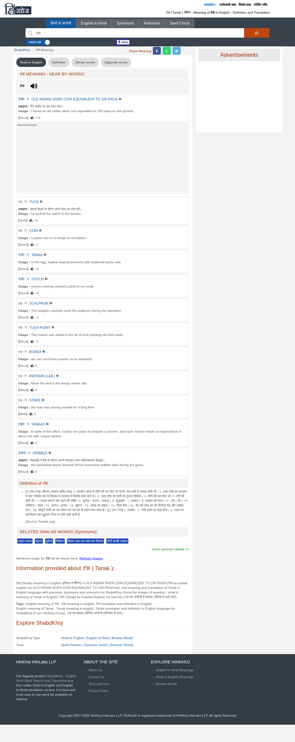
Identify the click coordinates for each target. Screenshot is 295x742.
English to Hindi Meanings (175, 670)
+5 (36, 244)
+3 (36, 317)
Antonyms (152, 23)
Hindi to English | (73, 638)
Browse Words (122, 638)
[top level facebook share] (157, 51)
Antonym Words (121, 645)
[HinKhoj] (17, 8)
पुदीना (49, 541)
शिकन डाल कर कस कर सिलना (85, 541)
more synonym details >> (170, 549)
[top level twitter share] (177, 51)
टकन (22, 453)
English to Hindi (94, 23)
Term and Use (98, 684)
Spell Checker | (72, 645)
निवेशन (60, 541)
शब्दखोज (209, 4)
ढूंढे (257, 33)
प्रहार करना (25, 541)
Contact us (96, 677)
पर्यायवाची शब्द (227, 4)
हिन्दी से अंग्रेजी (61, 23)
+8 (35, 220)
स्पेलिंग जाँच (260, 4)
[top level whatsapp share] (167, 51)
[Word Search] (30, 33)
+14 (37, 117)
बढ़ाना (38, 541)
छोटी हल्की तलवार (117, 541)
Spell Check (180, 23)
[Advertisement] (102, 161)
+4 (36, 268)
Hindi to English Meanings (175, 677)
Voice (124, 42)
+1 (36, 341)
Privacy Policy (98, 691)
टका (21, 99)
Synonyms (125, 23)
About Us (95, 670)
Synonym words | (97, 645)
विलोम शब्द (245, 4)
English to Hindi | (99, 638)
